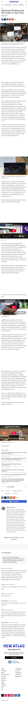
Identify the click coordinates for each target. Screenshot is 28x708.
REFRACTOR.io (18, 676)
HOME (2, 668)
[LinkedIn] (7, 19)
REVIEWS (3, 678)
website (17, 323)
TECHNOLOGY (18, 672)
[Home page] (14, 2)
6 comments (15, 501)
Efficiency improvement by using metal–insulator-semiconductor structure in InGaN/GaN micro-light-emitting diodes (14, 459)
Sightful (7, 445)
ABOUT (2, 672)
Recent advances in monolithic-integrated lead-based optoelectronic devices (11, 465)
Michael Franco (11, 507)
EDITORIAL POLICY (5, 674)
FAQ (2, 689)
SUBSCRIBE (3, 670)
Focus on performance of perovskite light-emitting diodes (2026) (14, 474)
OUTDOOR (14, 4)
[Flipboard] (13, 19)
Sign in (5, 557)
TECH (2, 4)
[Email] (15, 19)
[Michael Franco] (3, 509)
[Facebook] (2, 19)
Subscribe (14, 657)
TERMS (2, 682)
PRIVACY (3, 684)
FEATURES (3, 676)
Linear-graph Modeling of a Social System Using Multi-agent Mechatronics (13, 470)
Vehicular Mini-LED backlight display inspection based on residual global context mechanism (14, 453)
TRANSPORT (21, 4)
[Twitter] (5, 19)
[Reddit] (10, 19)
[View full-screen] (26, 24)
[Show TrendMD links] (25, 486)
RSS (2, 687)
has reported (17, 329)
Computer (7, 493)
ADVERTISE (3, 680)
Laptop (15, 493)
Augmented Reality (17, 490)
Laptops (3, 8)
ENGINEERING (8, 4)
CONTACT (3, 685)
